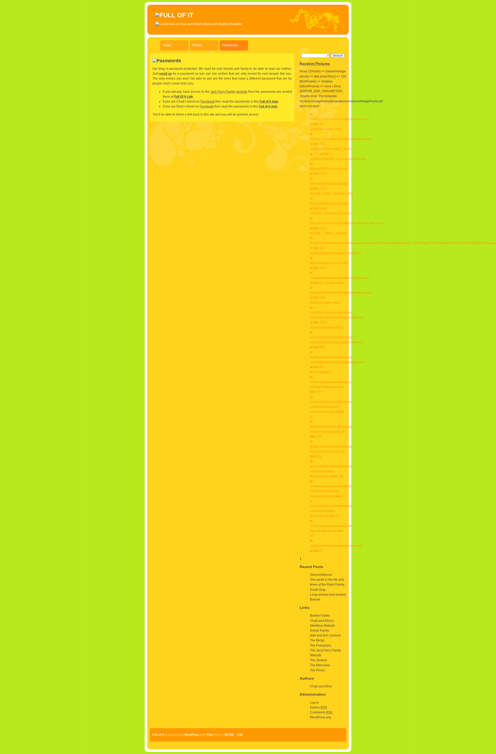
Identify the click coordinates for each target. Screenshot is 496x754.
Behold (315, 599)
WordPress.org (320, 717)
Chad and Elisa (321, 686)
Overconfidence (321, 575)
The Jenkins (318, 660)
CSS (240, 734)
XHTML (229, 734)
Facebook (207, 101)
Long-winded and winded (328, 594)
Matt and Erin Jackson (325, 635)
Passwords (230, 45)
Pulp (210, 734)
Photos (197, 45)
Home (167, 45)
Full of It (158, 734)
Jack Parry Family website (228, 92)
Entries (318, 707)
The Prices (317, 670)
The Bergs (317, 640)
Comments (321, 712)
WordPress (191, 734)
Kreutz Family (319, 630)
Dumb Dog (317, 590)
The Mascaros (320, 665)
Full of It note (269, 101)
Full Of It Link (183, 96)
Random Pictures (315, 63)
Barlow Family (320, 615)
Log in (314, 702)
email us (165, 73)
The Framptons (320, 645)
